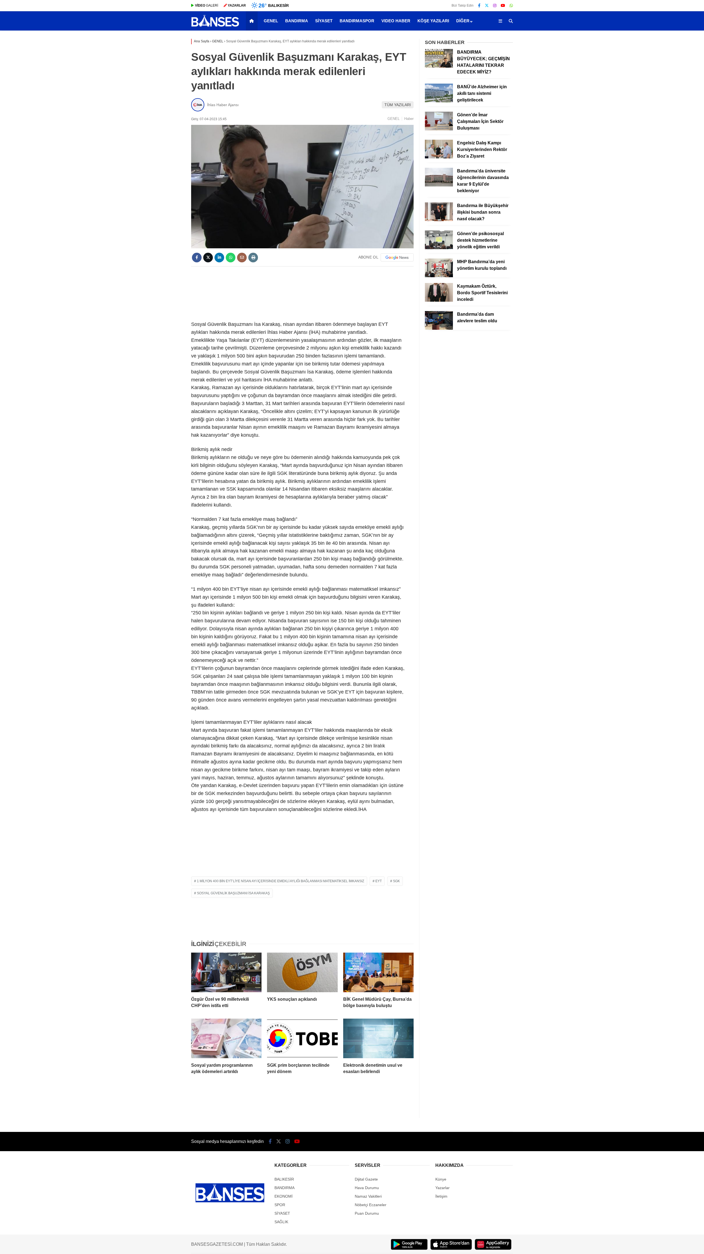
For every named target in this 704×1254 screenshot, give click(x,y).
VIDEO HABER (395, 20)
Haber (409, 119)
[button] (252, 21)
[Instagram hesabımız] (494, 5)
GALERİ (206, 5)
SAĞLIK (281, 1222)
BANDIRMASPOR (357, 20)
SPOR (279, 1205)
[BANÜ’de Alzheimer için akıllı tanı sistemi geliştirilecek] (439, 101)
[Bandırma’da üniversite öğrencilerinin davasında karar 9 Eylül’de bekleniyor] (439, 185)
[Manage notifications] (12, 1242)
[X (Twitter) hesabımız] (487, 5)
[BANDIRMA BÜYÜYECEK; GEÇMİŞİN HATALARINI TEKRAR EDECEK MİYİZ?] (439, 66)
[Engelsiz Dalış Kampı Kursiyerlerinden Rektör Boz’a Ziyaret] (439, 157)
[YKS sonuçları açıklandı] (302, 972)
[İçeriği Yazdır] (253, 257)
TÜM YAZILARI (397, 105)
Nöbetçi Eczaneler (370, 1205)
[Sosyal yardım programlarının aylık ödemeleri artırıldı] (226, 1038)
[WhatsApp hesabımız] (511, 5)
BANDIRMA (296, 20)
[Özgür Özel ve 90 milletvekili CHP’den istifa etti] (226, 972)
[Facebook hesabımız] (479, 5)
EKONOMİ (283, 1196)
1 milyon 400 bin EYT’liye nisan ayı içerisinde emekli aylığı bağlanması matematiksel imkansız (280, 881)
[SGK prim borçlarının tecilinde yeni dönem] (302, 1038)
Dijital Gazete (366, 1179)
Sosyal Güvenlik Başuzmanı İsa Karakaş (233, 893)
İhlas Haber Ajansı (223, 105)
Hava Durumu (367, 1188)
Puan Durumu (367, 1213)
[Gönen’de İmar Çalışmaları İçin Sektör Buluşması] (439, 129)
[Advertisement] (302, 292)
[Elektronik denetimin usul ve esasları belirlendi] (378, 1038)
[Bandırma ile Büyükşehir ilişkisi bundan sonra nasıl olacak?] (439, 220)
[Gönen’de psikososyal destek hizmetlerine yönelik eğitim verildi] (439, 248)
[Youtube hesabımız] (503, 5)
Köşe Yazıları (433, 20)
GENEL (271, 20)
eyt (378, 881)
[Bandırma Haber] (215, 26)
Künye (440, 1179)
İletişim (441, 1196)
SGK (396, 881)
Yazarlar (442, 1188)
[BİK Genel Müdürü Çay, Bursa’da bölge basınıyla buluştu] (378, 972)
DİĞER (462, 20)
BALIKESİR (284, 1179)
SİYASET (323, 20)
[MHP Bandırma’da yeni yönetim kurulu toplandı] (439, 276)
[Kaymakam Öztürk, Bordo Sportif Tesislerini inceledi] (439, 300)
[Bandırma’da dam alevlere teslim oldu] (439, 328)
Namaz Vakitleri (368, 1196)
